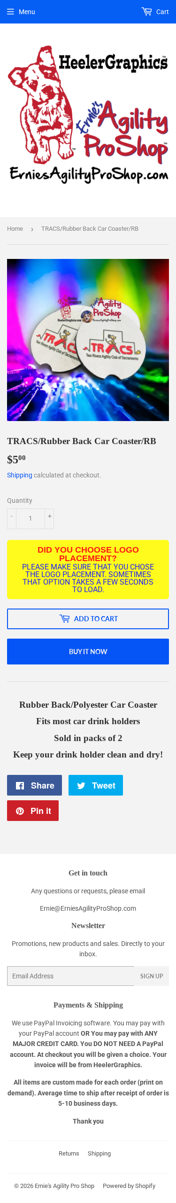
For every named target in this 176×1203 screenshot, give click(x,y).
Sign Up (151, 976)
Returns (69, 1153)
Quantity (19, 500)
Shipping (19, 475)
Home (15, 228)
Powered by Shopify (129, 1185)
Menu (27, 12)
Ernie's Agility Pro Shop (64, 1185)
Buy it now (88, 652)
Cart (162, 12)
